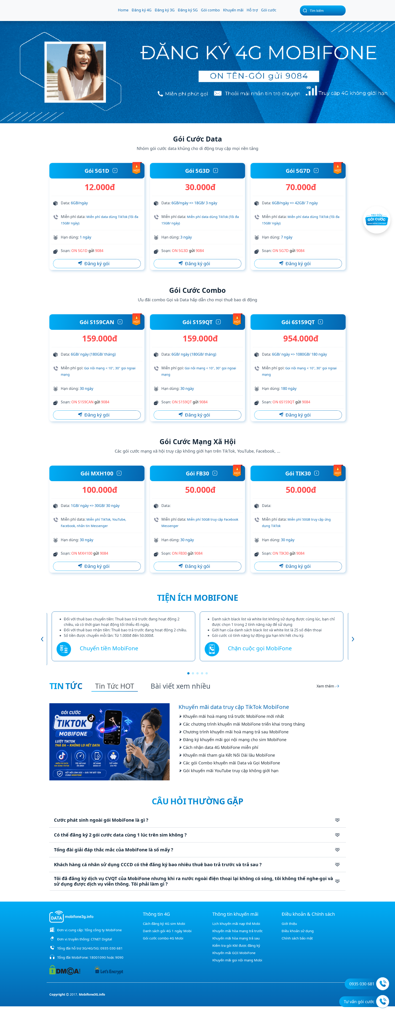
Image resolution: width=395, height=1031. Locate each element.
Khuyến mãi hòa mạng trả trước (237, 931)
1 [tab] (188, 673)
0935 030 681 (111, 948)
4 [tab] (202, 673)
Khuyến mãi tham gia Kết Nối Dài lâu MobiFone (229, 755)
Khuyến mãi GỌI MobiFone (233, 952)
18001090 (97, 957)
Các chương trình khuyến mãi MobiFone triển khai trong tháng (244, 724)
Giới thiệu (289, 923)
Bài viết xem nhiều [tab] (181, 686)
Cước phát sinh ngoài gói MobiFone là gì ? (101, 820)
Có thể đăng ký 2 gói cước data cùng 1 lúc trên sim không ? (120, 835)
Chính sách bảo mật (297, 938)
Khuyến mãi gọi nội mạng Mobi (237, 960)
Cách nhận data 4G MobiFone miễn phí (220, 747)
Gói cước (268, 10)
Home (123, 10)
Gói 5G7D (298, 170)
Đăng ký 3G (165, 10)
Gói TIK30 (298, 473)
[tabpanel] (123, 636)
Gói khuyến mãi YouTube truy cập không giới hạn (230, 770)
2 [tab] (193, 673)
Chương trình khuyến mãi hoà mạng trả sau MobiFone (235, 732)
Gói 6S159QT (298, 322)
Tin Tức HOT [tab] (114, 686)
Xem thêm (325, 686)
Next (353, 639)
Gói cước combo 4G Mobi (163, 938)
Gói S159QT (197, 322)
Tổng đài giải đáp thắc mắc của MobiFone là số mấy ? (113, 850)
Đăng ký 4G (142, 10)
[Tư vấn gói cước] (382, 1001)
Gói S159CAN (97, 322)
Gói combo (210, 10)
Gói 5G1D (97, 170)
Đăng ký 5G (188, 10)
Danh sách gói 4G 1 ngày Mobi (167, 931)
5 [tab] (207, 673)
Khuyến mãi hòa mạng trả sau (236, 938)
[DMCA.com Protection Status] (64, 969)
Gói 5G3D (197, 170)
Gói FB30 (197, 473)
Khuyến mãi (233, 10)
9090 (119, 957)
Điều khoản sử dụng (298, 931)
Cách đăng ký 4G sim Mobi (164, 923)
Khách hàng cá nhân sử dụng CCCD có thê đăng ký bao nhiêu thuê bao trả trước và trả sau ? (158, 864)
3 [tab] (197, 673)
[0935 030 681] (382, 983)
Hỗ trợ (252, 10)
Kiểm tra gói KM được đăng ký (236, 945)
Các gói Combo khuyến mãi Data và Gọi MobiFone (231, 763)
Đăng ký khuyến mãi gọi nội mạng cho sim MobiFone (234, 739)
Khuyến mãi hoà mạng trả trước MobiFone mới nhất (233, 716)
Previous (42, 639)
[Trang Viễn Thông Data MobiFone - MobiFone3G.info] (70, 10)
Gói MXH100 (96, 473)
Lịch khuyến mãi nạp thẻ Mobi (236, 923)
